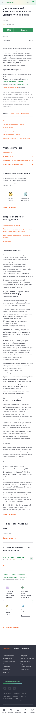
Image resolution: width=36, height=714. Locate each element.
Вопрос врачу (24, 664)
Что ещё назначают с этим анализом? (16, 138)
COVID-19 (6, 672)
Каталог (4, 712)
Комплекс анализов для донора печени (14, 557)
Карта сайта (7, 693)
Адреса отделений (9, 661)
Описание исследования (11, 134)
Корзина (10, 712)
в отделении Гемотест (21, 84)
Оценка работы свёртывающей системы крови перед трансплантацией (17, 230)
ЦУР (22, 696)
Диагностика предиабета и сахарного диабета (16, 236)
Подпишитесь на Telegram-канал (25, 613)
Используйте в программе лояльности (10, 613)
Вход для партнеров (12, 681)
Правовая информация (10, 696)
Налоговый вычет (25, 666)
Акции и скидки (7, 658)
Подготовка (6, 666)
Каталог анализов (8, 655)
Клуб (25, 712)
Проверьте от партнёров (26, 594)
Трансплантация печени (11, 225)
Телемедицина (7, 664)
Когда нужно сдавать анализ (13, 131)
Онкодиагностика (25, 661)
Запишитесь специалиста (10, 594)
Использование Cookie (10, 698)
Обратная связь (25, 669)
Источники (7, 241)
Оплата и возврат (20, 693)
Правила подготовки (10, 87)
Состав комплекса (9, 121)
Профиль (18, 712)
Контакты (32, 712)
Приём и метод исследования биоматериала (13, 126)
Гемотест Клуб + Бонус (26, 658)
